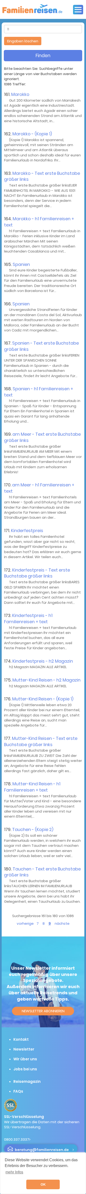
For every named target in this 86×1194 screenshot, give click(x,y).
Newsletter (23, 1049)
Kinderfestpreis (27, 531)
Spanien (21, 264)
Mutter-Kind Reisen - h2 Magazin (46, 680)
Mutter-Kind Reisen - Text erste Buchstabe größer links (40, 741)
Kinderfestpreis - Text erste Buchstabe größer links (37, 573)
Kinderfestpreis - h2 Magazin (42, 661)
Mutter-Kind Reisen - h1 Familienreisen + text (32, 787)
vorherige (25, 923)
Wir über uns (25, 1059)
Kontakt (21, 1039)
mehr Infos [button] (14, 1172)
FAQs (18, 1091)
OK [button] (43, 1184)
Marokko (20, 94)
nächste (62, 923)
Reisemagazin (27, 1081)
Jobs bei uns (25, 1069)
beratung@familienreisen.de (42, 1149)
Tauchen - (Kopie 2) (32, 829)
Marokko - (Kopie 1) (32, 134)
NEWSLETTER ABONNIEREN (43, 1010)
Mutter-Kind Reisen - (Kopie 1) (42, 699)
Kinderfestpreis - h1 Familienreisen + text (28, 618)
